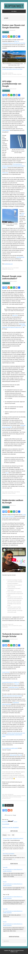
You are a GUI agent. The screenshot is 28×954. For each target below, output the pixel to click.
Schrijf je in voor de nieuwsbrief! (10, 827)
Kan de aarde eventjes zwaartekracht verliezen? (13, 838)
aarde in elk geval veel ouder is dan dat (13, 695)
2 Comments (5, 507)
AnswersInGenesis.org (7, 682)
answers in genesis (12, 795)
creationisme (5, 796)
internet (14, 493)
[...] (3, 850)
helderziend (5, 626)
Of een (5, 824)
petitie (15, 796)
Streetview (19, 74)
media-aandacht (6, 130)
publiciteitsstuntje (20, 257)
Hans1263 (5, 867)
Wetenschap (10, 794)
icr (13, 796)
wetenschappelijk (6, 798)
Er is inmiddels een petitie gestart (10, 748)
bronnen (19, 795)
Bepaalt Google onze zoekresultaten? (11, 277)
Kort (9, 267)
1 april (9, 625)
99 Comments (6, 90)
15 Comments (6, 283)
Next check (15, 315)
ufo (12, 269)
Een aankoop (5, 821)
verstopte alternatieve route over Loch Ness (12, 69)
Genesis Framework (20, 950)
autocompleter (14, 625)
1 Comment (5, 32)
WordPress (13, 951)
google (9, 74)
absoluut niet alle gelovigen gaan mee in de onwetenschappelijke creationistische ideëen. (13, 734)
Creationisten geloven (13, 687)
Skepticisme (10, 491)
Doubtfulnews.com (8, 264)
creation (23, 795)
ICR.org (16, 684)
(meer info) (15, 821)
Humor (9, 624)
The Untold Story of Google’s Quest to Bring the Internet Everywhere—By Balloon (13, 165)
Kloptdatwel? (14, 6)
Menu (15, 11)
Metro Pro (13, 950)
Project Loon (5, 172)
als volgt (20, 755)
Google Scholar (5, 672)
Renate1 (5, 881)
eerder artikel (22, 324)
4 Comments (5, 641)
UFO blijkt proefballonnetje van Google (11, 83)
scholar (19, 796)
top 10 (7, 472)
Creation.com (16, 682)
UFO (11, 267)
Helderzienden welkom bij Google (12, 501)
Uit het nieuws (15, 267)
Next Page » (10, 806)
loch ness (14, 74)
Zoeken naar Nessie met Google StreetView (13, 26)
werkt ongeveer (13, 755)
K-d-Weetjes (10, 73)
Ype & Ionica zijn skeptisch (8, 853)
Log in (16, 951)
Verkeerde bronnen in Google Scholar (12, 635)
